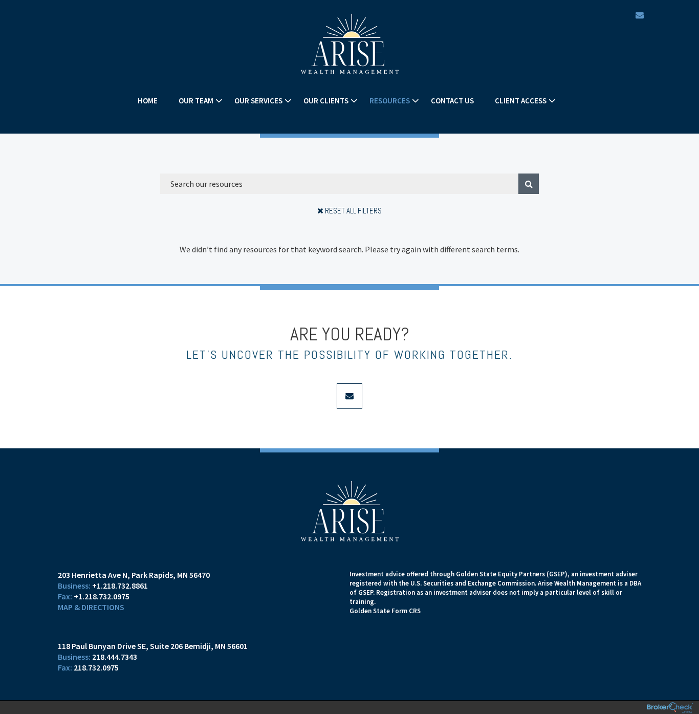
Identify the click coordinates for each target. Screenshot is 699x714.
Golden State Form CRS (385, 611)
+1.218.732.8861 (120, 585)
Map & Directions (91, 607)
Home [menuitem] (148, 100)
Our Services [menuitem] (258, 100)
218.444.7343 (114, 657)
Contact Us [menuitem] (452, 100)
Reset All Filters (352, 210)
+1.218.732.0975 (101, 596)
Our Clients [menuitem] (325, 100)
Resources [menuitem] (389, 100)
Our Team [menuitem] (196, 100)
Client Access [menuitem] (521, 100)
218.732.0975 (96, 667)
